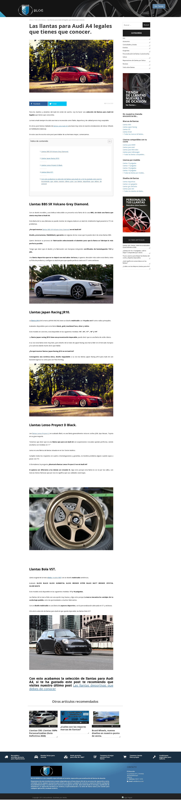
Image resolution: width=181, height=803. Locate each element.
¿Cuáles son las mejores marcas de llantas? (73, 728)
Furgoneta (126, 51)
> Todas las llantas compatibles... (134, 154)
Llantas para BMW (129, 145)
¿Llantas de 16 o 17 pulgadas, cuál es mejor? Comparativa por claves (134, 252)
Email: (131, 781)
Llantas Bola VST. (47, 172)
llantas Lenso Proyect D (41, 433)
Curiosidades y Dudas (130, 45)
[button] (108, 142)
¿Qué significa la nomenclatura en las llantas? (135, 262)
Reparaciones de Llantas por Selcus (134, 60)
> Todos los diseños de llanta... (133, 191)
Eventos (127, 47)
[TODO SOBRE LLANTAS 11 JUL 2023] (106, 718)
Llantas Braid (127, 132)
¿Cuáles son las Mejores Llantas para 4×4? (136, 266)
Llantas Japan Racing (130, 127)
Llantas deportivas (129, 182)
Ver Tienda (159, 6)
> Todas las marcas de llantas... (133, 134)
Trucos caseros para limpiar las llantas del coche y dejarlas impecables (136, 257)
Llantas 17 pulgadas (129, 166)
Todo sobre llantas (40, 20)
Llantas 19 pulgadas (129, 170)
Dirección (131, 771)
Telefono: (131, 779)
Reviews (125, 64)
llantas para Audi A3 (60, 126)
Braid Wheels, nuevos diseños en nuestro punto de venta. (106, 733)
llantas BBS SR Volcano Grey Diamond (56, 229)
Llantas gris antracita (130, 186)
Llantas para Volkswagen (131, 152)
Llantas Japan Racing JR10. (50, 158)
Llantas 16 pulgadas (129, 163)
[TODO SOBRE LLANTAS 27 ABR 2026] (43, 718)
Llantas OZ (126, 129)
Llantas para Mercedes (130, 150)
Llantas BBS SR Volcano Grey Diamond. (54, 152)
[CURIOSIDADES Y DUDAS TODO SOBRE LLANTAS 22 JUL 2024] (74, 716)
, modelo (54, 577)
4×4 (124, 38)
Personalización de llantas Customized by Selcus (136, 55)
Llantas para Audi (128, 147)
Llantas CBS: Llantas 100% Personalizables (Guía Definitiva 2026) (43, 733)
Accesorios (126, 41)
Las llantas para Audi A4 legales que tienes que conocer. (70, 28)
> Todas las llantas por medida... (134, 173)
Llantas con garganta (130, 184)
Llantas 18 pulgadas (129, 168)
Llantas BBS (127, 125)
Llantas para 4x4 (128, 189)
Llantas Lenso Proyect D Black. (51, 165)
